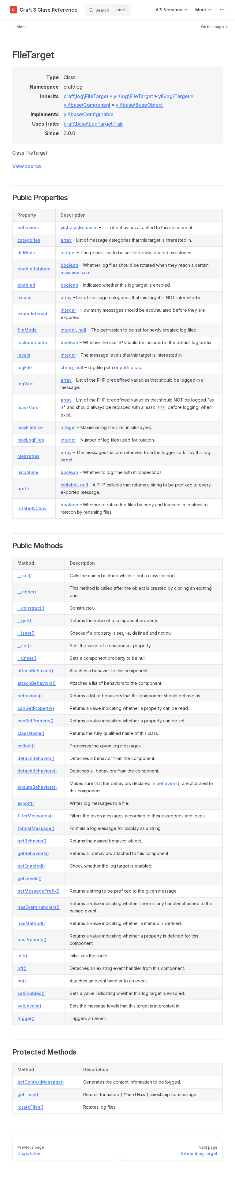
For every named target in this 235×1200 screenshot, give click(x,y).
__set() (24, 645)
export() (25, 803)
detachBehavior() (35, 758)
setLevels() (29, 1005)
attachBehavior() (35, 670)
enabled (26, 285)
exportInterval (32, 313)
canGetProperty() (35, 708)
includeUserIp (32, 342)
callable (69, 484)
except (24, 297)
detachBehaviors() (37, 770)
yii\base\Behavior (79, 227)
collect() (26, 745)
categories (28, 240)
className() (30, 733)
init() (22, 955)
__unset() (26, 658)
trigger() (26, 1018)
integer (68, 252)
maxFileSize (30, 427)
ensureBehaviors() (37, 787)
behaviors (28, 227)
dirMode (26, 252)
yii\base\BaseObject (139, 105)
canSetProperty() (35, 720)
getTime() (27, 1094)
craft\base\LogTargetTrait (93, 124)
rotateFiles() (30, 1107)
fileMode (27, 329)
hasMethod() (31, 923)
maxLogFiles (30, 439)
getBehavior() (32, 840)
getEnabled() (31, 865)
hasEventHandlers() (38, 907)
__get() (24, 620)
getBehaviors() (33, 853)
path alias (130, 367)
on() (21, 980)
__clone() (26, 591)
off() (22, 968)
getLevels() (29, 878)
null (82, 329)
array (66, 240)
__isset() (26, 633)
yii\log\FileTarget (133, 96)
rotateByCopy (32, 508)
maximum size (76, 272)
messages (28, 456)
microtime (27, 472)
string (67, 367)
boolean (69, 265)
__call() (24, 575)
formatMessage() (35, 828)
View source (26, 166)
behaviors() (29, 695)
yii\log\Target (173, 96)
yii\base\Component (87, 105)
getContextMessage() (40, 1081)
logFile (24, 367)
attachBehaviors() (36, 683)
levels (23, 355)
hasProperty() (32, 939)
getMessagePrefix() (38, 891)
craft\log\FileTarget (86, 96)
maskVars (27, 407)
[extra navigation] (222, 10)
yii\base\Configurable (89, 114)
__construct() (30, 608)
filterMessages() (35, 815)
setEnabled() (31, 993)
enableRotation (33, 268)
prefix (23, 488)
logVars (25, 383)
